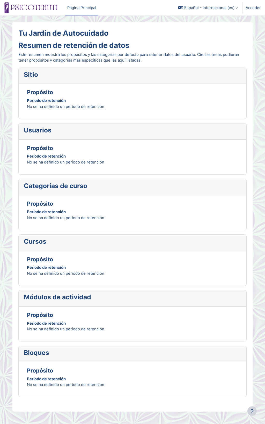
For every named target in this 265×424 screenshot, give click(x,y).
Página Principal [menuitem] (81, 7)
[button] (208, 8)
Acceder (253, 7)
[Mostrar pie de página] (252, 411)
